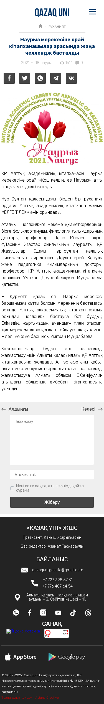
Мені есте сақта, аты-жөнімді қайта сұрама (50, 488)
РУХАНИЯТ (57, 27)
